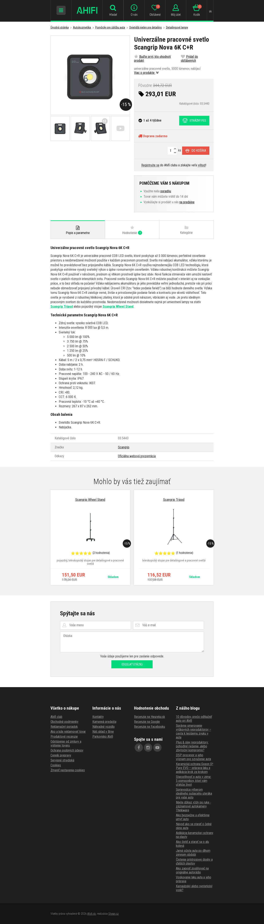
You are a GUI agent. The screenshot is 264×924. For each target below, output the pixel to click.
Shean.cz (113, 913)
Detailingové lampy (177, 27)
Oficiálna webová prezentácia (137, 456)
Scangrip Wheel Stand (118, 306)
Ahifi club (56, 717)
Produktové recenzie (64, 736)
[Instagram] (148, 747)
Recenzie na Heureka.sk (149, 717)
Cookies (56, 765)
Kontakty (98, 717)
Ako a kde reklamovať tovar (68, 732)
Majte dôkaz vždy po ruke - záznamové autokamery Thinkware (193, 806)
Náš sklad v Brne (103, 732)
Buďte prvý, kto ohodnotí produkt (152, 59)
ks (179, 150)
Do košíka (198, 150)
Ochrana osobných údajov (67, 750)
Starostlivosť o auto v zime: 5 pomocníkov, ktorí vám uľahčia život (193, 781)
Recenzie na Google (147, 722)
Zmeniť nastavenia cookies (68, 770)
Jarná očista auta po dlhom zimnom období (193, 853)
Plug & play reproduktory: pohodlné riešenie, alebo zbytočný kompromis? (192, 746)
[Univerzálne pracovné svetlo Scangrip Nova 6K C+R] (90, 75)
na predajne (186, 202)
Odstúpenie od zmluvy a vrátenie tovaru (66, 743)
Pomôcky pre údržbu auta (110, 27)
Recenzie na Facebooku (149, 727)
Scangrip (123, 447)
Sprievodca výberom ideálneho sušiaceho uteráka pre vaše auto (194, 793)
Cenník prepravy (61, 755)
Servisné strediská (62, 760)
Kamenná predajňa (104, 722)
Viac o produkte (144, 73)
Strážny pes (198, 120)
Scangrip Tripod (62, 306)
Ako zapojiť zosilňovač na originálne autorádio (192, 870)
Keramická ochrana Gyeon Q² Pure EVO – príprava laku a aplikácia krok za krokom (194, 768)
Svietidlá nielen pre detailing (145, 27)
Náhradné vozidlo (103, 727)
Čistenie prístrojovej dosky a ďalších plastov (194, 861)
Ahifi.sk (91, 913)
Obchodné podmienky (64, 722)
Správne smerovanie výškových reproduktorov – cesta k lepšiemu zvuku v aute (193, 731)
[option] (90, 537)
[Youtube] (157, 747)
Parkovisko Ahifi (102, 736)
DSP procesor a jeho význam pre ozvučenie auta (193, 757)
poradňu (165, 191)
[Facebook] (139, 747)
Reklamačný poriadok (64, 727)
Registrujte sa (150, 165)
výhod (201, 165)
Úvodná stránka (60, 27)
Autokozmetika (82, 27)
